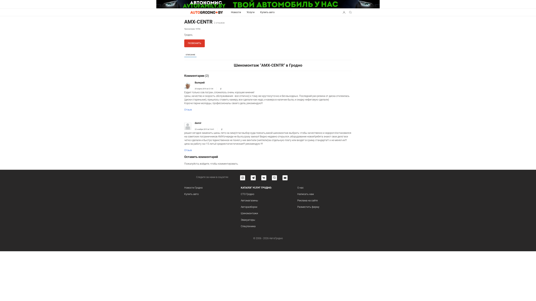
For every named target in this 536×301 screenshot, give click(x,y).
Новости (236, 12)
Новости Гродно (193, 187)
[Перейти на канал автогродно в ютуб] (285, 177)
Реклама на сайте (307, 200)
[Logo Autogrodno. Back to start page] (206, 12)
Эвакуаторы (248, 219)
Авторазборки (249, 206)
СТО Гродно (247, 194)
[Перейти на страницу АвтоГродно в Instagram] (242, 177)
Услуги (250, 12)
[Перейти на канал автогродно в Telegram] (253, 177)
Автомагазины (249, 200)
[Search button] (344, 12)
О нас (300, 187)
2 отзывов (219, 22)
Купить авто (267, 12)
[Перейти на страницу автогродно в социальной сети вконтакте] (263, 177)
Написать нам (305, 194)
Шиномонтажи (249, 213)
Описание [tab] (190, 55)
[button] (344, 12)
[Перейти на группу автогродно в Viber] (274, 177)
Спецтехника (248, 226)
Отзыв (188, 109)
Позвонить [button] (194, 43)
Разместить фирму (308, 206)
